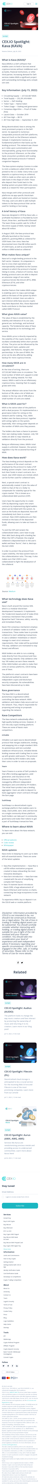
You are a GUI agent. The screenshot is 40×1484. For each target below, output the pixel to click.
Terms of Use (7, 1305)
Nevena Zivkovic (7, 51)
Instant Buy (7, 1218)
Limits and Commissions (11, 1255)
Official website (10, 840)
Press (5, 1314)
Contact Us (7, 1295)
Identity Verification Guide (11, 1270)
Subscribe (20, 1206)
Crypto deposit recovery (11, 1349)
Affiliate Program (8, 1346)
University (6, 1292)
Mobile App (7, 1339)
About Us (6, 1288)
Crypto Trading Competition (12, 1280)
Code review (9, 842)
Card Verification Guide (10, 1273)
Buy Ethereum (8, 1228)
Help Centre (7, 1324)
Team (5, 1298)
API (4, 1336)
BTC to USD (7, 1231)
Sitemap (6, 1327)
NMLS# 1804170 (14, 1392)
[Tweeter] (22, 962)
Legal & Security (8, 1301)
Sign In (29, 4)
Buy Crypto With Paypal (11, 1234)
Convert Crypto (8, 1357)
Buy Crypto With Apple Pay (12, 1246)
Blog (5, 1318)
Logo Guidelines (8, 1321)
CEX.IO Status (10, 1372)
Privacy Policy (7, 1308)
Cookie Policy (7, 1311)
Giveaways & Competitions (12, 1277)
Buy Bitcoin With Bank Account (10, 1238)
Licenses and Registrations (9, 1445)
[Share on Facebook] (18, 962)
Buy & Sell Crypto (9, 1221)
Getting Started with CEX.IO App (12, 1266)
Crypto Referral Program (11, 1342)
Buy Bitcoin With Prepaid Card (13, 1242)
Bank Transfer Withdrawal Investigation (11, 1353)
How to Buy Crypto (9, 1259)
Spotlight (5, 36)
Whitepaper (9, 845)
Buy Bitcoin (7, 1224)
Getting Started (8, 1262)
